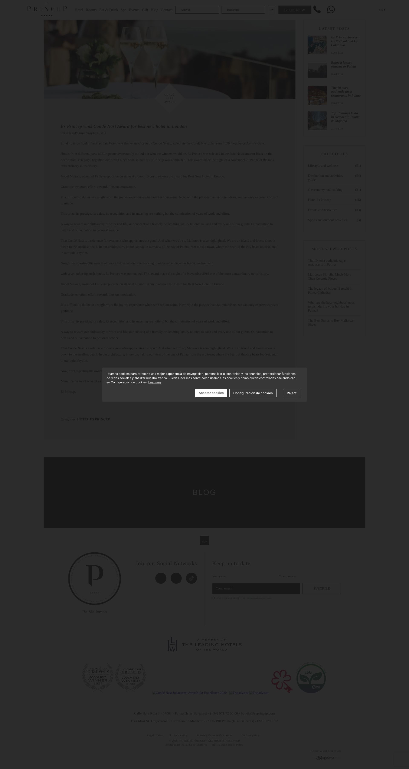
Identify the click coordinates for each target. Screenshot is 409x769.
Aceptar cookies (211, 393)
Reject (292, 393)
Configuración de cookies (253, 393)
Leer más (154, 382)
